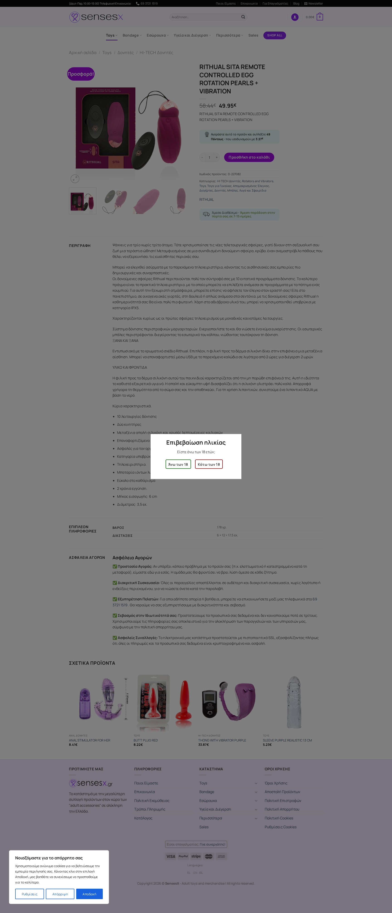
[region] (59, 877)
